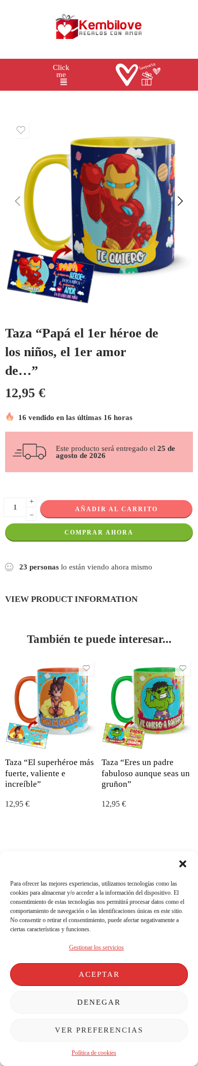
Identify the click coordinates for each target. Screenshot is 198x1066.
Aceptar (99, 974)
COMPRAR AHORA (99, 532)
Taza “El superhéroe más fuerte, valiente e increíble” (49, 773)
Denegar (99, 1002)
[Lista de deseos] (21, 130)
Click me (61, 71)
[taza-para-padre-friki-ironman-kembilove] (99, 210)
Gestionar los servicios (96, 947)
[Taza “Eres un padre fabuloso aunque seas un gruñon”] (147, 703)
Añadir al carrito (116, 509)
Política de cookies (94, 1052)
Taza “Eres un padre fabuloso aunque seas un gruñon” (146, 773)
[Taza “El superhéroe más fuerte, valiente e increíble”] (50, 703)
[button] (183, 864)
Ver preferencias (99, 1030)
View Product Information (71, 599)
